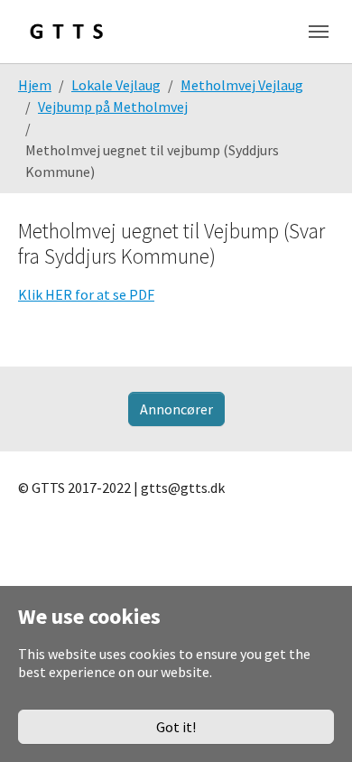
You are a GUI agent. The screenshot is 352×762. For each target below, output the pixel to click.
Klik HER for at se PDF (86, 294)
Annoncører (176, 409)
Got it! (176, 727)
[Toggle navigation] (318, 31)
